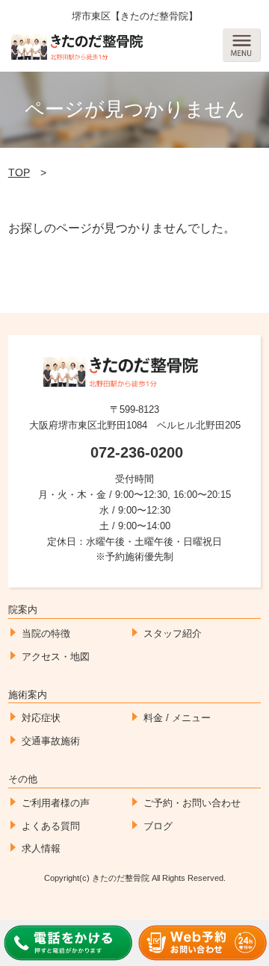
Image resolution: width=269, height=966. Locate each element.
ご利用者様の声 (56, 802)
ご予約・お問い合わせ (192, 802)
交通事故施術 (51, 741)
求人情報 (41, 848)
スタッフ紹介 (172, 633)
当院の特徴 (46, 633)
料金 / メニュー (177, 717)
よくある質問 (51, 826)
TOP (19, 172)
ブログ (158, 826)
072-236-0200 (136, 452)
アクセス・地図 (56, 656)
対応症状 (41, 717)
